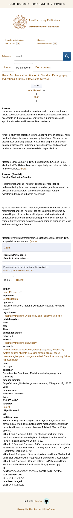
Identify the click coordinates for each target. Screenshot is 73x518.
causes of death (19, 353)
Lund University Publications (44, 20)
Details (7, 280)
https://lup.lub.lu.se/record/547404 (18, 270)
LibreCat (38, 501)
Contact (52, 509)
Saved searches (46, 43)
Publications (23, 67)
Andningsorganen (42, 349)
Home (7, 67)
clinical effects (53, 353)
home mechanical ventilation (17, 349)
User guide (22, 509)
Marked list (12, 43)
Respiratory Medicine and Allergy (19, 343)
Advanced (7, 56)
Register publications (14, 40)
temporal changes (24, 356)
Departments (43, 67)
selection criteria (36, 353)
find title (15, 258)
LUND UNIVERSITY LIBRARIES (48, 4)
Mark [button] (36, 85)
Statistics (41, 40)
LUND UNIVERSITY (19, 4)
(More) (23, 168)
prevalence (8, 356)
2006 (36, 97)
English (6, 407)
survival (39, 356)
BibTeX (20, 280)
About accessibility (38, 509)
